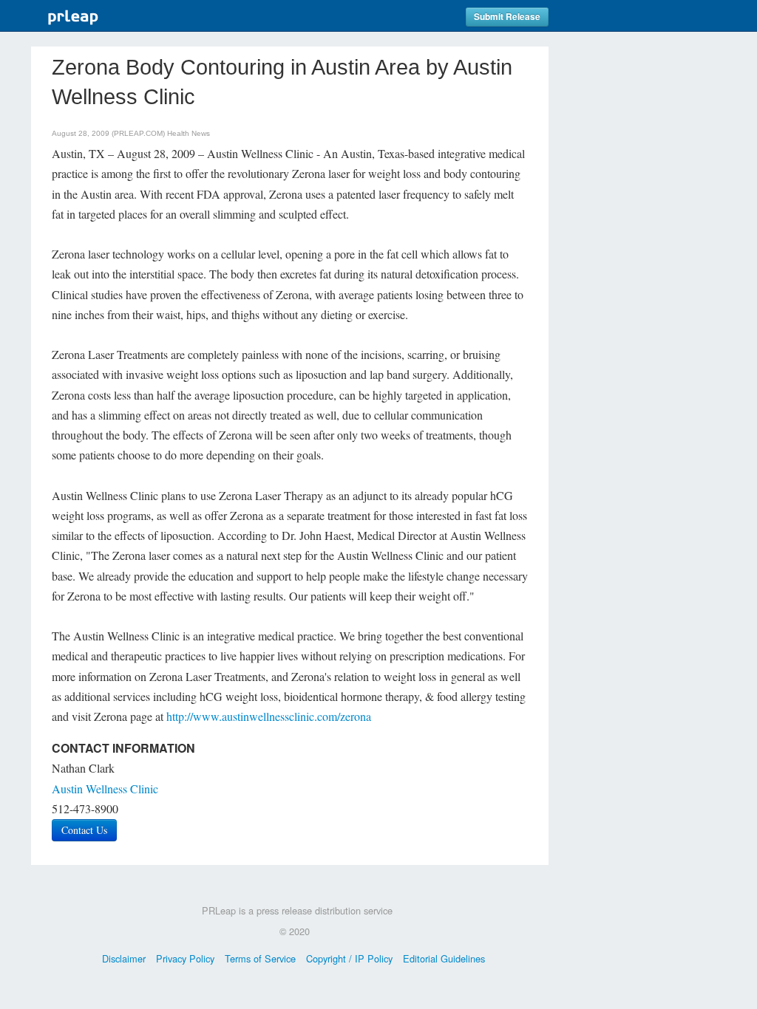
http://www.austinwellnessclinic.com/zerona (268, 716)
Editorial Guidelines (444, 958)
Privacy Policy (185, 958)
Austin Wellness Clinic (105, 788)
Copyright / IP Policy (349, 958)
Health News (188, 133)
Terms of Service (260, 958)
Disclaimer (124, 958)
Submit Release (507, 16)
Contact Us (84, 830)
